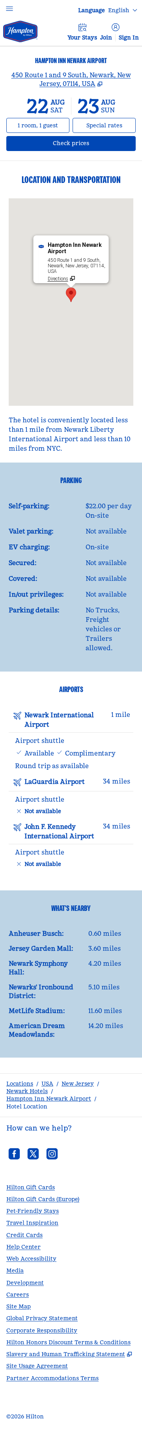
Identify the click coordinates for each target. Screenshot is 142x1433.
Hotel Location (26, 1106)
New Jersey (78, 1083)
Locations (19, 1083)
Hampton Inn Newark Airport (48, 1098)
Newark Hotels (27, 1091)
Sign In (129, 37)
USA (47, 1083)
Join (106, 37)
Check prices (92, 143)
